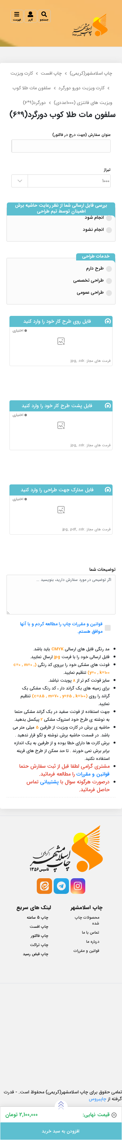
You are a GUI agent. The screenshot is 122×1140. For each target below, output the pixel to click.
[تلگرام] (61, 886)
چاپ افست (51, 73)
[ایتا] (44, 886)
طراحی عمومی (90, 292)
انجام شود (94, 217)
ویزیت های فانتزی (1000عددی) (83, 102)
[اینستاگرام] (78, 886)
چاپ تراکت (39, 945)
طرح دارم (95, 268)
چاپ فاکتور (39, 936)
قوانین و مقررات (93, 774)
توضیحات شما (102, 569)
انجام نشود (93, 229)
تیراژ (107, 170)
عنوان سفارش (81, 135)
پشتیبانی (49, 782)
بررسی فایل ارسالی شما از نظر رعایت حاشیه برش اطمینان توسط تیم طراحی (61, 208)
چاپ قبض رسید (35, 954)
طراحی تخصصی (88, 280)
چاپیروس (97, 1099)
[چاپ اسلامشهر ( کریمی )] (90, 25)
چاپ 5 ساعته (37, 918)
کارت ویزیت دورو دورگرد (81, 88)
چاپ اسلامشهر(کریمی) (91, 73)
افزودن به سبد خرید (61, 1131)
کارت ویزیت (21, 73)
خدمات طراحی (96, 256)
